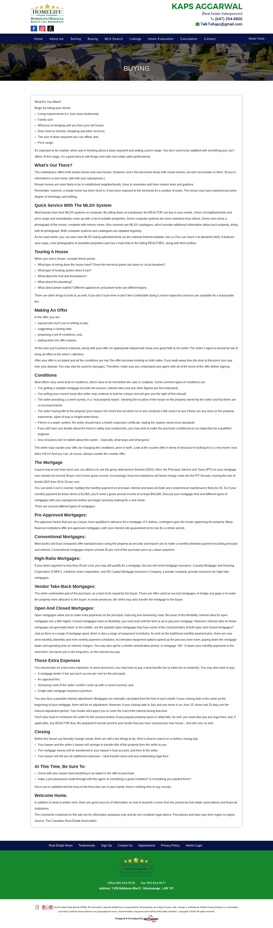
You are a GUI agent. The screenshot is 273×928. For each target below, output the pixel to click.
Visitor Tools (256, 38)
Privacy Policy (170, 845)
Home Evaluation (161, 38)
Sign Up (106, 845)
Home (38, 38)
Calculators (188, 38)
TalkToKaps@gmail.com (221, 24)
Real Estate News (61, 845)
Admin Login (194, 845)
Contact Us (125, 845)
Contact (210, 38)
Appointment (146, 845)
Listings (135, 38)
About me (57, 38)
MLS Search (114, 38)
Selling (75, 38)
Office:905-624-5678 (121, 883)
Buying (93, 38)
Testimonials (87, 845)
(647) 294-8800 (228, 19)
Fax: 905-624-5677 (153, 883)
